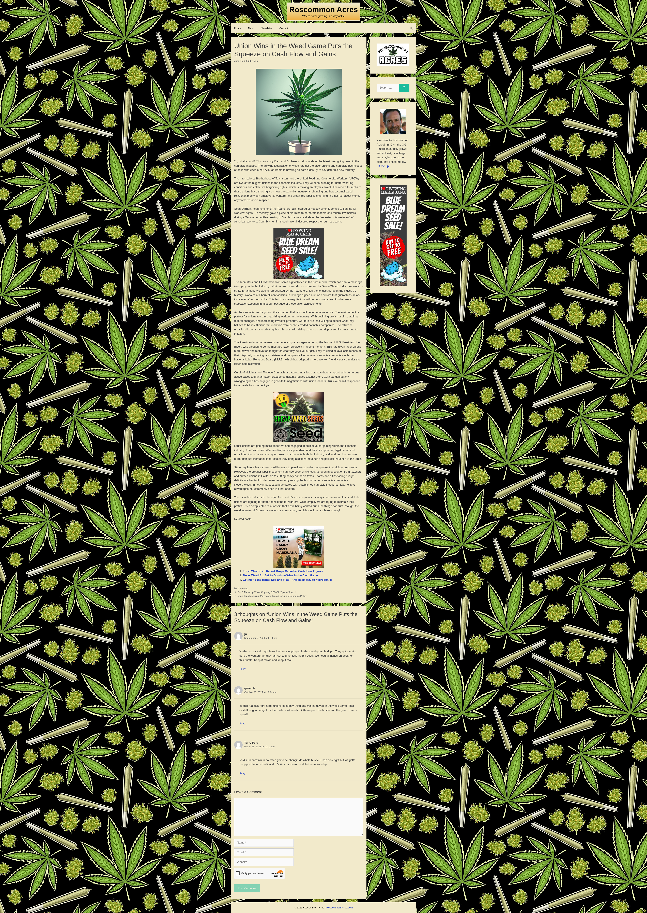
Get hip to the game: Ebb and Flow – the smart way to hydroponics (287, 579)
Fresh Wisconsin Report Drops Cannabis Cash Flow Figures (283, 571)
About (251, 28)
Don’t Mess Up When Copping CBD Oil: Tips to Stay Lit (267, 592)
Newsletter (267, 28)
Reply (242, 668)
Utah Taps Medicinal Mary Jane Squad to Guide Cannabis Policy (272, 596)
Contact (283, 28)
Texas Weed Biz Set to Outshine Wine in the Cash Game (280, 575)
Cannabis (243, 588)
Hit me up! (383, 166)
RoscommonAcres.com (339, 907)
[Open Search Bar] (411, 28)
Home (237, 28)
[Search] (404, 88)
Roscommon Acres (323, 9)
